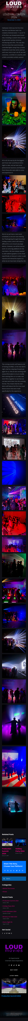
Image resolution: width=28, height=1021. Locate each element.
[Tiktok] (4, 933)
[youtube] (18, 965)
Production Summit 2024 (6, 851)
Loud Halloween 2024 (9, 911)
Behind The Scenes (9, 888)
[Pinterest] (19, 871)
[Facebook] (5, 871)
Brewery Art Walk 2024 (10, 917)
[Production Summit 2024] (14, 986)
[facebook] (9, 965)
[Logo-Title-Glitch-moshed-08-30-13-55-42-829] (14, 941)
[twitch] (11, 965)
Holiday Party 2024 (9, 906)
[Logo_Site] (14, 2)
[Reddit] (11, 871)
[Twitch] (6, 933)
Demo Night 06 (7, 922)
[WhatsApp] (14, 871)
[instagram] (16, 965)
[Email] (22, 871)
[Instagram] (11, 933)
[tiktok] (14, 965)
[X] (8, 871)
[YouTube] (9, 933)
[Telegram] (16, 871)
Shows (5, 892)
